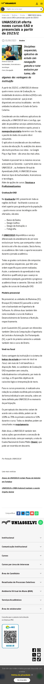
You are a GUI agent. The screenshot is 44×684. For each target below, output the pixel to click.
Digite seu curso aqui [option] (14, 9)
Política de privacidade (21, 675)
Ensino (22, 41)
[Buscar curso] (3, 9)
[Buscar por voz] (41, 9)
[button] (22, 538)
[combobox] (22, 9)
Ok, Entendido (22, 680)
